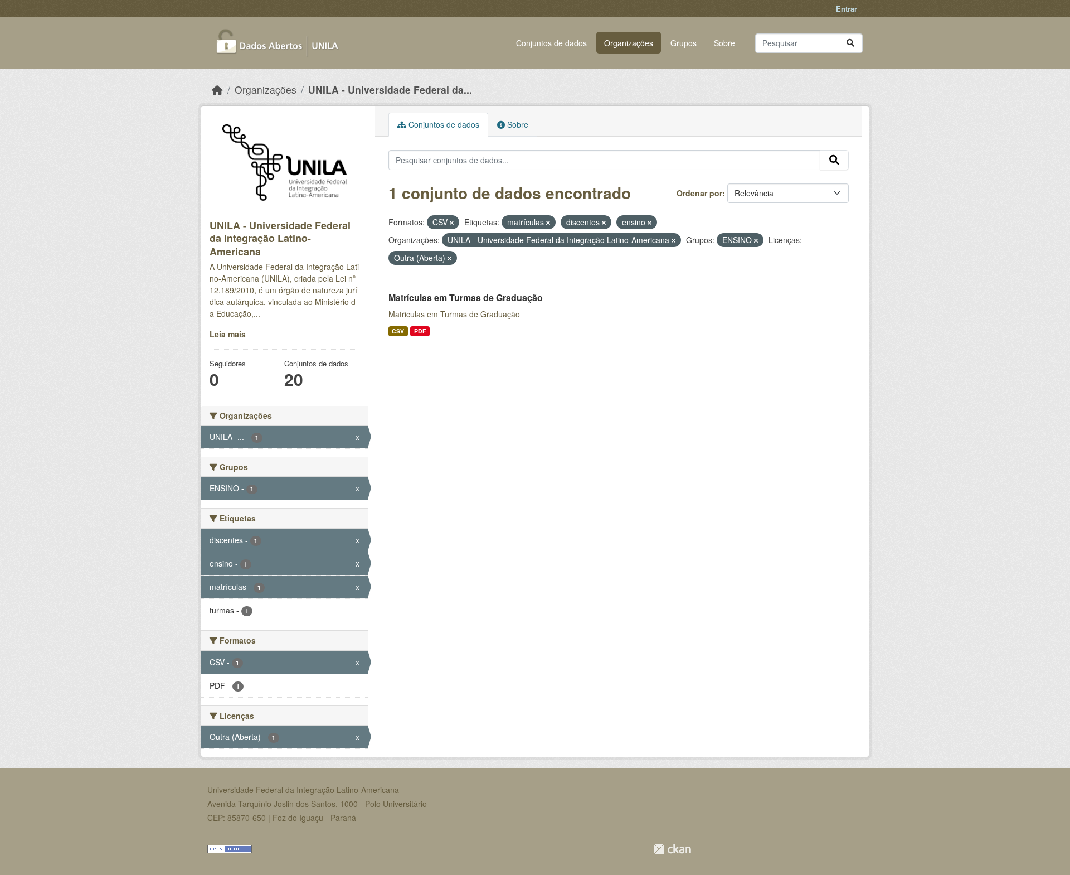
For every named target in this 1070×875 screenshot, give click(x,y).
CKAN (672, 849)
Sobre (724, 43)
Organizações (628, 43)
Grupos (683, 43)
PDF (420, 331)
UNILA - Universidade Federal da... (390, 89)
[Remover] (452, 222)
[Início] (217, 89)
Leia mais (228, 334)
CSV (398, 331)
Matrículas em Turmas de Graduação (465, 297)
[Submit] (850, 43)
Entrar (846, 8)
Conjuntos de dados (551, 43)
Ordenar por (699, 193)
